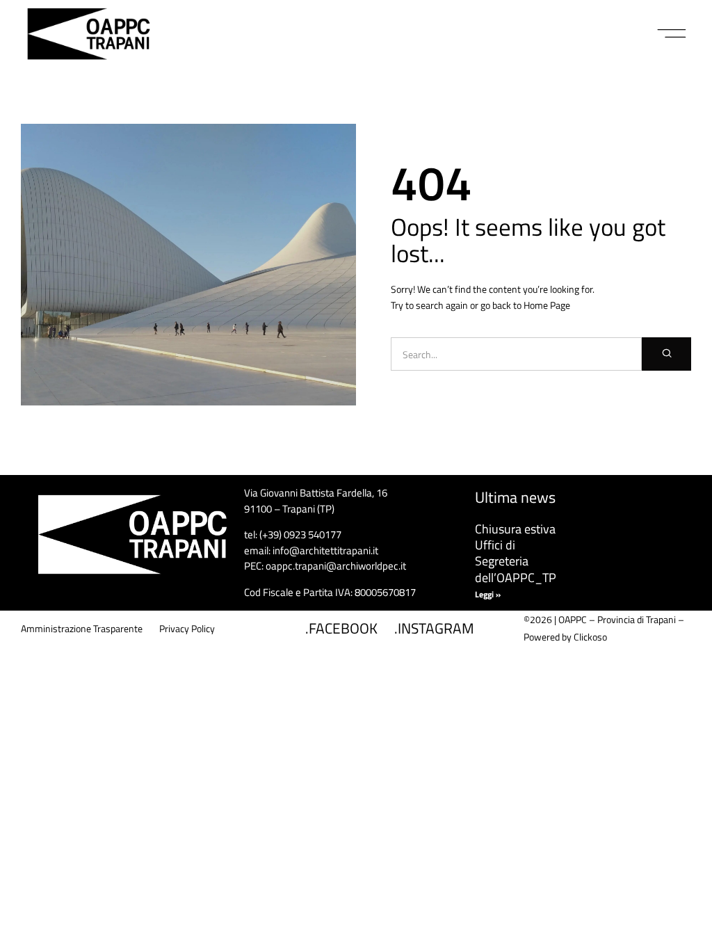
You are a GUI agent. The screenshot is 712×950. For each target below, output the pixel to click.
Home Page (547, 305)
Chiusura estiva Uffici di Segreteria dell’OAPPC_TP (515, 553)
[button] (672, 34)
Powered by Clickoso (565, 636)
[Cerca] (666, 354)
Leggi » (488, 594)
